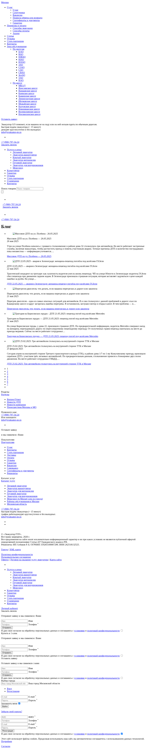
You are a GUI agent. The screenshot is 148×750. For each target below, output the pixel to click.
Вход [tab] (9, 688)
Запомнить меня (9, 703)
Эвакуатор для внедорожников (22, 496)
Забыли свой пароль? (11, 711)
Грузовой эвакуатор (16, 493)
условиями (79, 630)
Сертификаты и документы (20, 470)
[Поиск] (2, 191)
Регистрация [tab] (13, 691)
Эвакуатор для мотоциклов (20, 491)
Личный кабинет (9, 608)
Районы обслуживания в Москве (23, 501)
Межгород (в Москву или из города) (25, 499)
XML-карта (15, 549)
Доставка (11, 455)
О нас (10, 447)
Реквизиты (12, 473)
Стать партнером (15, 452)
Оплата (10, 457)
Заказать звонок (9, 144)
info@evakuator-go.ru (11, 132)
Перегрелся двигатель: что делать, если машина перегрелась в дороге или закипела (48, 308)
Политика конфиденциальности (17, 554)
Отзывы (11, 460)
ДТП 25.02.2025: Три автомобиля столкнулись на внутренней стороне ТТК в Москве (49, 364)
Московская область (17, 504)
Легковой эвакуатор (17, 486)
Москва (5, 2)
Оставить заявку (9, 119)
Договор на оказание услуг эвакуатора (29, 559)
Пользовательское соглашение (16, 557)
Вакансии (12, 465)
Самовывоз (12, 468)
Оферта (5, 559)
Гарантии (11, 463)
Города (4, 549)
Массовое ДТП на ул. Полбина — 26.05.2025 (29, 256)
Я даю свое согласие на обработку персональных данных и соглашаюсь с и (60, 630)
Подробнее (6, 741)
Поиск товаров (8, 188)
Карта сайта (56, 559)
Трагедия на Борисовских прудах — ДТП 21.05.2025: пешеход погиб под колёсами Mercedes (52, 336)
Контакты (12, 450)
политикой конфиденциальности (103, 630)
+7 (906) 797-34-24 (10, 142)
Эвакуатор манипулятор (19, 488)
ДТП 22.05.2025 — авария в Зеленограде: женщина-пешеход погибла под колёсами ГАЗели (52, 284)
